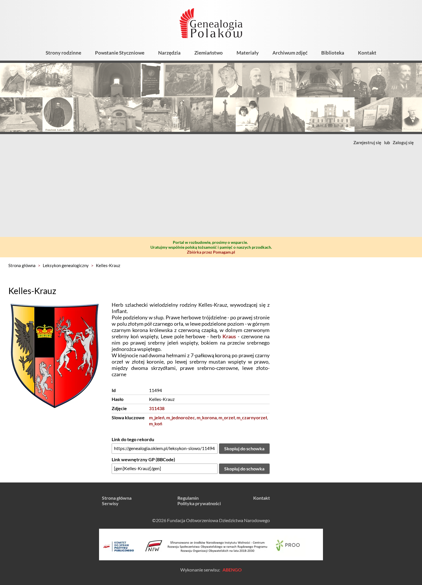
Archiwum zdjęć (289, 53)
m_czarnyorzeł (252, 417)
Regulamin (188, 498)
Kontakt (367, 53)
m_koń (155, 423)
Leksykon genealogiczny (66, 265)
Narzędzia (169, 53)
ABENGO (232, 569)
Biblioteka (332, 53)
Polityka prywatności (199, 503)
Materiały (248, 53)
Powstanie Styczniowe (119, 53)
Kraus (229, 336)
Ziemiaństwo (208, 53)
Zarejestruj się (367, 142)
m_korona (207, 417)
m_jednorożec (180, 417)
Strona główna (22, 265)
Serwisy (110, 503)
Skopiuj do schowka (244, 448)
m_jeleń (156, 417)
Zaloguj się (403, 142)
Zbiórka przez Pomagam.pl (211, 252)
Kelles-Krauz (108, 265)
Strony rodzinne (63, 53)
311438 (156, 408)
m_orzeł (226, 417)
